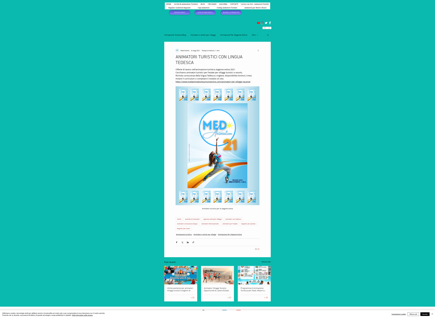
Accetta (425, 314)
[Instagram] (262, 22)
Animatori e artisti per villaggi (203, 35)
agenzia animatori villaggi (212, 219)
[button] (268, 35)
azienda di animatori (192, 219)
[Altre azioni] (258, 50)
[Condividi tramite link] (193, 242)
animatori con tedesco (233, 219)
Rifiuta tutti (413, 314)
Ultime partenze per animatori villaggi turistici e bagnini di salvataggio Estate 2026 (180, 289)
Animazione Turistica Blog (175, 35)
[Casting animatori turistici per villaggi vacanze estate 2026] (217, 275)
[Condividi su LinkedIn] (188, 242)
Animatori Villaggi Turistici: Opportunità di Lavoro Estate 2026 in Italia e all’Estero (216, 289)
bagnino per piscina (248, 224)
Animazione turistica (184, 234)
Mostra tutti (266, 262)
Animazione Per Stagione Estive (233, 35)
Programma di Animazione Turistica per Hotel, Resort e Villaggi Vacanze (253, 289)
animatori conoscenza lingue (187, 224)
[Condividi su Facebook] (177, 242)
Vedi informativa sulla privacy (82, 315)
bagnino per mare (183, 228)
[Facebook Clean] (269, 22)
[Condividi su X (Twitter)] (182, 242)
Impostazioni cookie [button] (399, 314)
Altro (254, 35)
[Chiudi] (432, 314)
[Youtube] (258, 22)
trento (179, 219)
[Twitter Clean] (266, 22)
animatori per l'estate (230, 224)
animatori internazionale (210, 224)
